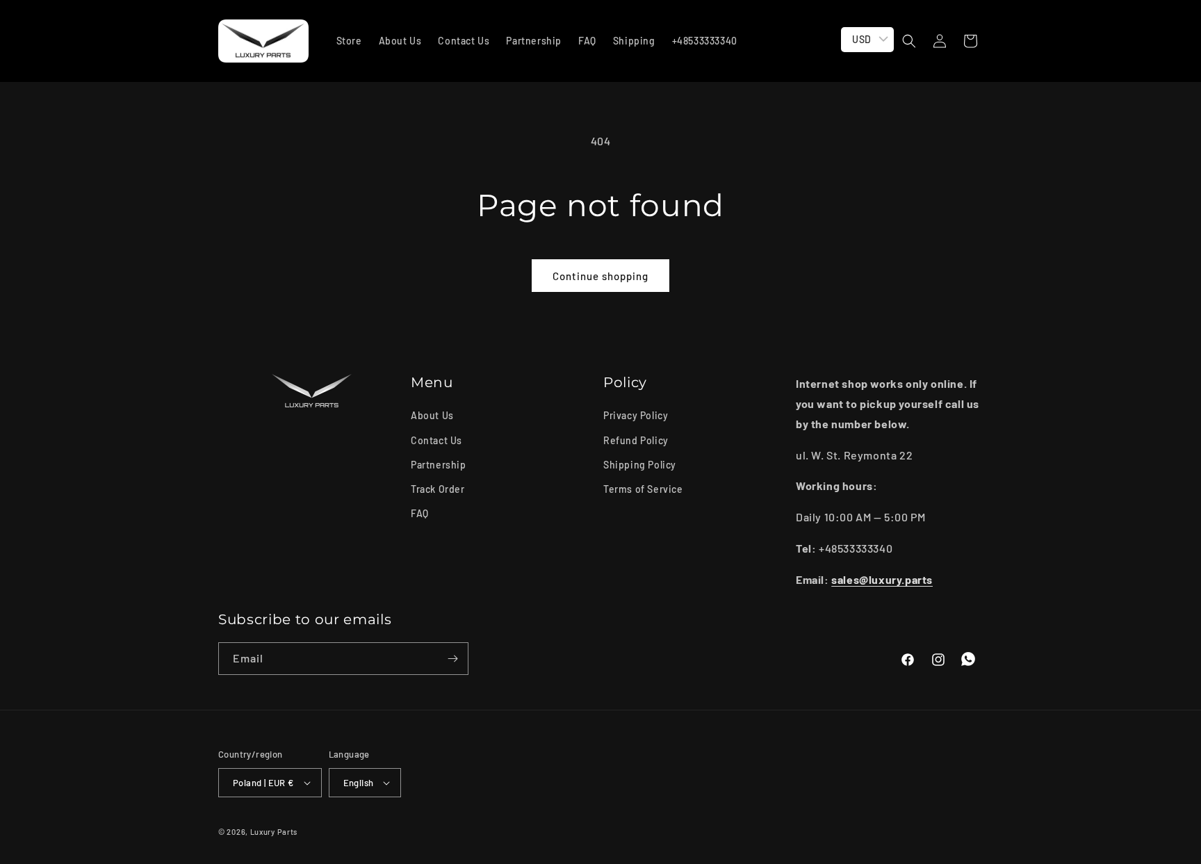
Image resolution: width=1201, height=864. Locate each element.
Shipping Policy (639, 465)
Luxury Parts (273, 831)
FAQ (420, 513)
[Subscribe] (452, 658)
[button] (909, 41)
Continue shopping (600, 276)
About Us (432, 415)
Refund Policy (636, 440)
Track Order (438, 489)
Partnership (438, 465)
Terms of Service (643, 489)
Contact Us (436, 440)
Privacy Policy (635, 415)
